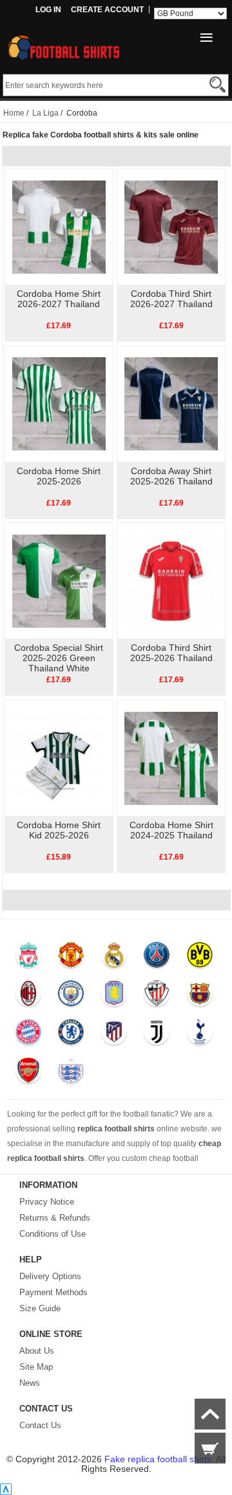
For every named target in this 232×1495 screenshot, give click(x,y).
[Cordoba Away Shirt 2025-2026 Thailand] (171, 403)
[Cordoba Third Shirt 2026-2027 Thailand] (171, 226)
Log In (48, 9)
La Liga (45, 113)
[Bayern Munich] (28, 1035)
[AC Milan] (28, 996)
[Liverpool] (28, 958)
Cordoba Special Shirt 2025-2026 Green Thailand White (58, 657)
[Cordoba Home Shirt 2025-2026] (59, 403)
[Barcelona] (199, 996)
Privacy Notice (46, 1202)
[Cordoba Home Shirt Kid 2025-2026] (59, 757)
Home (13, 113)
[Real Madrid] (113, 958)
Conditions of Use (52, 1234)
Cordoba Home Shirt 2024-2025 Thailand (171, 830)
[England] (70, 1073)
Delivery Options (50, 1276)
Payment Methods (53, 1292)
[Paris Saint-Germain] (156, 958)
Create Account (107, 9)
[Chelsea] (70, 1035)
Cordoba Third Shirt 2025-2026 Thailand (171, 652)
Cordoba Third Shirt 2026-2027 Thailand (171, 298)
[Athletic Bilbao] (156, 996)
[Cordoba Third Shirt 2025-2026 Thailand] (171, 580)
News (29, 1383)
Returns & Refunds (54, 1218)
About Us (36, 1351)
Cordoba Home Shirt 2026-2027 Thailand (59, 298)
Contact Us (40, 1425)
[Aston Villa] (113, 996)
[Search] (217, 84)
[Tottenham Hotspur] (199, 1035)
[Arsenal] (28, 1073)
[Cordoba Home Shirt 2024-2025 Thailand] (171, 757)
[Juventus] (156, 1035)
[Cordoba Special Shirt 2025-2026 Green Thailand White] (59, 580)
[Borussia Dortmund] (199, 958)
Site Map (36, 1367)
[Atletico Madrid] (113, 1035)
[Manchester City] (70, 996)
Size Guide (40, 1308)
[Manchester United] (70, 958)
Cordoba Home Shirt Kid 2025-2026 (59, 830)
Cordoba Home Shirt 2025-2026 (59, 476)
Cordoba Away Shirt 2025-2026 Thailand (171, 476)
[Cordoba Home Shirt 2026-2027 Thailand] (59, 226)
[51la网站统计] (6, 1489)
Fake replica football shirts (157, 1459)
